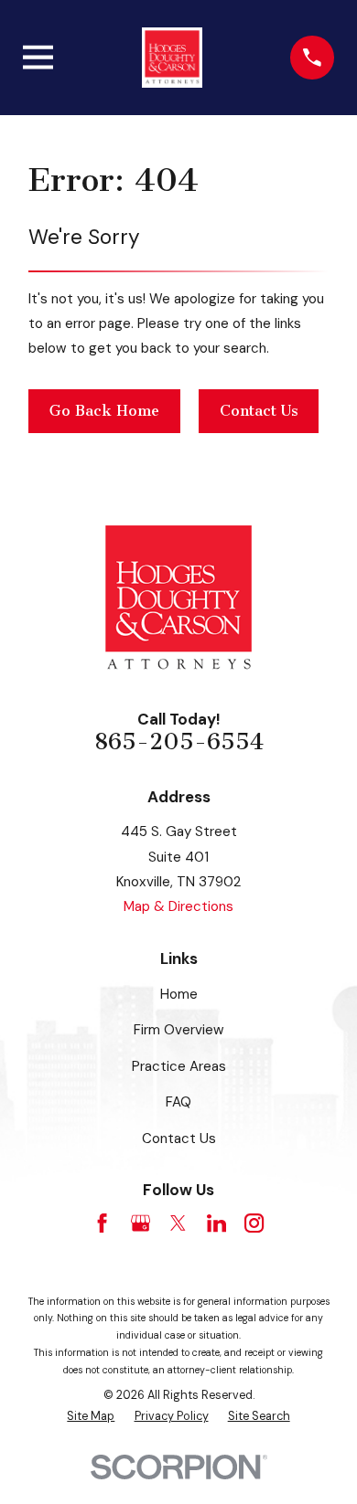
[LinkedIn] (216, 1223)
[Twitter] (178, 1223)
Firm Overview (179, 1030)
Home (179, 994)
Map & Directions (178, 906)
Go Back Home (104, 410)
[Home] (172, 57)
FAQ (178, 1102)
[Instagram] (254, 1223)
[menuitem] (90, 1416)
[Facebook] (102, 1223)
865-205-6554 (179, 741)
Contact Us (259, 410)
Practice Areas (179, 1066)
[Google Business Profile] (140, 1223)
